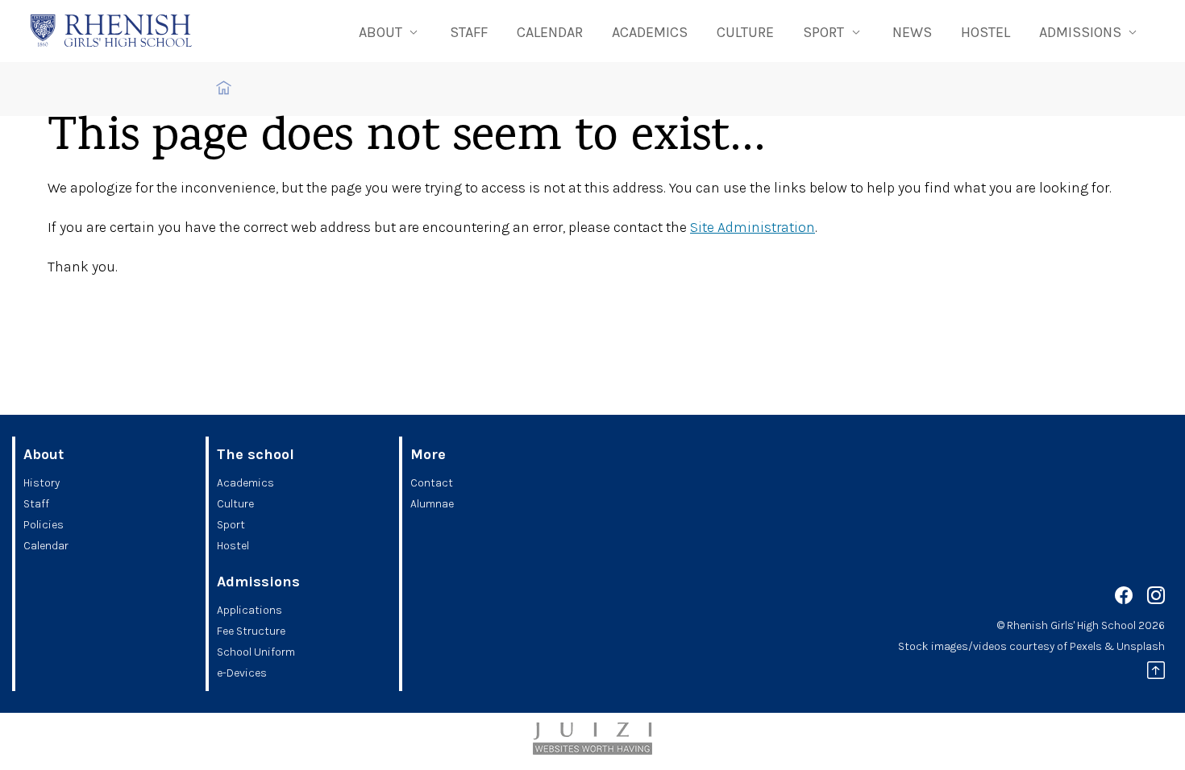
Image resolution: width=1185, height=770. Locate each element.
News (912, 32)
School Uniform (256, 652)
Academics (650, 32)
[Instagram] (1156, 598)
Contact (431, 483)
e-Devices (242, 673)
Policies (43, 525)
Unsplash (1140, 646)
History (41, 483)
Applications (249, 610)
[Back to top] (1156, 673)
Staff (469, 32)
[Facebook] (1124, 598)
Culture (745, 32)
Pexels (1086, 646)
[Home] (111, 30)
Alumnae (432, 504)
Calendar (550, 32)
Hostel (985, 32)
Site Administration (752, 227)
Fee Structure (251, 631)
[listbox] (390, 31)
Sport (231, 525)
